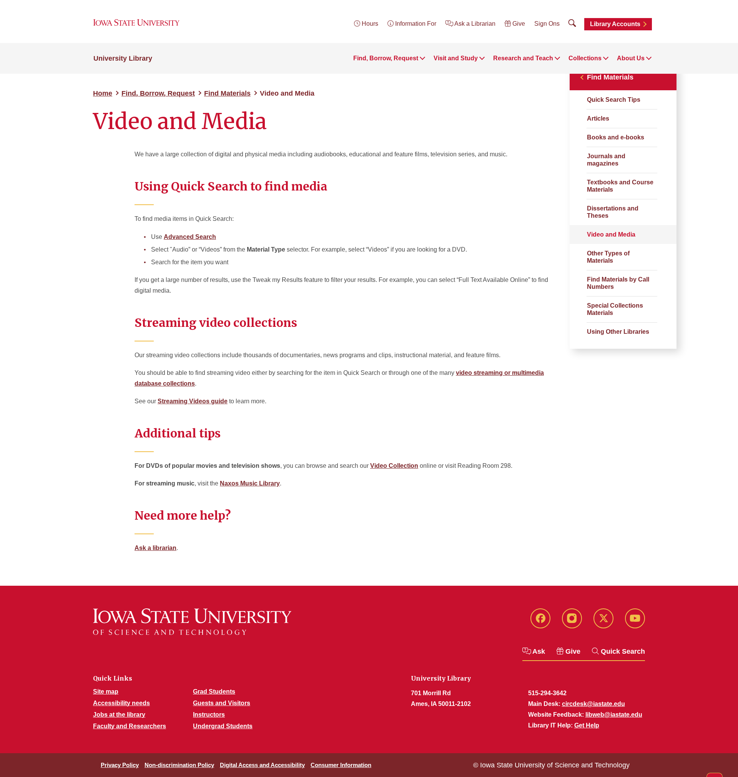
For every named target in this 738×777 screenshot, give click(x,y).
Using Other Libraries (618, 331)
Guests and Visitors (221, 703)
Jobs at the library (119, 714)
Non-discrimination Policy (179, 765)
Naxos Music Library (250, 483)
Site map (105, 691)
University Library (122, 58)
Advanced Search (190, 237)
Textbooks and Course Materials (620, 186)
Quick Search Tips (613, 99)
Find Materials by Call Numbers (618, 283)
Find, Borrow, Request (158, 93)
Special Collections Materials (615, 309)
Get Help (586, 725)
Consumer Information (341, 765)
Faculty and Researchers (129, 726)
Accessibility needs (121, 703)
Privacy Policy (120, 765)
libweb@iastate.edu (613, 714)
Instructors (209, 714)
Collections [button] (585, 58)
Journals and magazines (606, 160)
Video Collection (394, 465)
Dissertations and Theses (612, 212)
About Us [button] (631, 58)
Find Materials (227, 93)
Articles (598, 118)
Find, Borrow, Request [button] (385, 58)
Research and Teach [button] (523, 58)
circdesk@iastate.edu (593, 704)
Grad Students (214, 691)
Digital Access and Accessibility (262, 765)
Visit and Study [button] (456, 58)
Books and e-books (615, 137)
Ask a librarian (155, 548)
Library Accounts (615, 24)
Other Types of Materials (608, 257)
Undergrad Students (223, 726)
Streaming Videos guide (193, 401)
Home (102, 93)
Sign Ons (547, 23)
